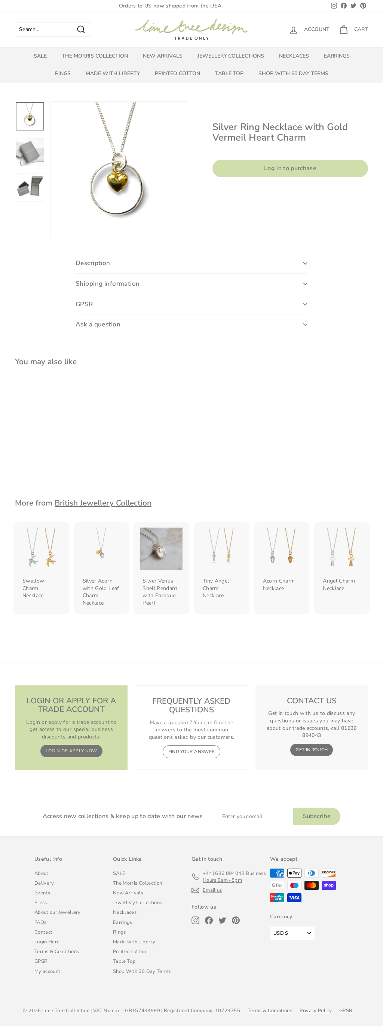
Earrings (337, 55)
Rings (63, 73)
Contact (43, 932)
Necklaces (294, 55)
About (41, 873)
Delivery (44, 883)
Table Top (229, 73)
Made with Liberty (113, 73)
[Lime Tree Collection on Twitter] (222, 920)
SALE (40, 55)
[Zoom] (119, 170)
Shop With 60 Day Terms (293, 73)
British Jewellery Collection (103, 503)
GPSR (85, 304)
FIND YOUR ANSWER (191, 752)
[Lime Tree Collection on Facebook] (209, 920)
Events (42, 893)
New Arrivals (163, 55)
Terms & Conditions (56, 951)
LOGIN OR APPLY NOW (71, 751)
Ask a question (98, 324)
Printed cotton (177, 73)
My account (47, 971)
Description (93, 263)
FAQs (40, 922)
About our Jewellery (57, 912)
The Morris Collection (95, 55)
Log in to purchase (290, 168)
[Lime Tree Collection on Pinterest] (236, 920)
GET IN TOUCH (311, 750)
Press (40, 902)
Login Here (47, 942)
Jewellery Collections (230, 55)
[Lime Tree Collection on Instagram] (195, 920)
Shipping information (108, 283)
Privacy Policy (316, 1010)
